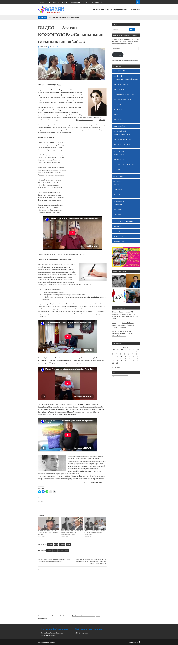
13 (129, 356)
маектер (117, 109)
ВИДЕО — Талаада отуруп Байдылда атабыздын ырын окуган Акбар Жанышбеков (94, 532)
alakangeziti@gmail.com (48, 635)
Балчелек (117, 209)
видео (54, 551)
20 (129, 358)
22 (137, 358)
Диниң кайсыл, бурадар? (122, 94)
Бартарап (117, 89)
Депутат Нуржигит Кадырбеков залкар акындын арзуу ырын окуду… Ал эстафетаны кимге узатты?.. (72, 532)
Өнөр (116, 169)
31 (117, 363)
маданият (60, 551)
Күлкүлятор (117, 126)
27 (129, 360)
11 (121, 356)
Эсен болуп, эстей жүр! (122, 164)
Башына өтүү (133, 642)
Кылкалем (118, 159)
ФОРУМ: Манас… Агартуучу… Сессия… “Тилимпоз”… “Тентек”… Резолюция (123, 325)
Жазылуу (118, 54)
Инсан (116, 104)
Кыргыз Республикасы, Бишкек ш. (52, 633)
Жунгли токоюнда (120, 99)
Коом (85, 2)
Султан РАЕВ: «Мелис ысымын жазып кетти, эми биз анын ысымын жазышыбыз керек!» (54, 560)
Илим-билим (117, 71)
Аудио (116, 184)
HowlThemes (50, 642)
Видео (56, 545)
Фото (116, 194)
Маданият (96, 2)
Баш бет (43, 2)
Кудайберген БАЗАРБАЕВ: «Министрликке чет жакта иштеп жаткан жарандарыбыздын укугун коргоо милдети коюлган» (91, 561)
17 (117, 358)
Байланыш (135, 10)
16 (113, 358)
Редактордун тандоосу (121, 221)
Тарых (116, 114)
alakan (114, 323)
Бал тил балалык (120, 84)
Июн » (119, 367)
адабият (49, 551)
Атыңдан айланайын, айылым (125, 79)
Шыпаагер (118, 214)
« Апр (114, 367)
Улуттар (117, 119)
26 (125, 360)
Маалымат (53, 2)
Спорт (115, 231)
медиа (66, 551)
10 (117, 356)
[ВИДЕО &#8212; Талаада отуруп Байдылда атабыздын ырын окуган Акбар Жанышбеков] (95, 523)
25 (121, 360)
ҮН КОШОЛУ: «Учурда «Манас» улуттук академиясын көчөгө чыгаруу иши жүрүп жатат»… (125, 315)
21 (133, 358)
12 (125, 356)
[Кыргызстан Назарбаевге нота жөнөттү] (119, 296)
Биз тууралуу (98, 10)
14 (133, 356)
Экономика (75, 2)
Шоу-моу (116, 236)
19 (125, 358)
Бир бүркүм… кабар (120, 139)
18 (121, 358)
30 (113, 363)
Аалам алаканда (120, 134)
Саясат (64, 2)
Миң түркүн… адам (121, 144)
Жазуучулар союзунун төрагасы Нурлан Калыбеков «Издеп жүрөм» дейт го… (48, 532)
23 (113, 360)
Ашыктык (117, 204)
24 (117, 360)
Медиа (68, 545)
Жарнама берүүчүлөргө (117, 10)
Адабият (50, 545)
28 (133, 360)
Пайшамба (117, 201)
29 (137, 360)
